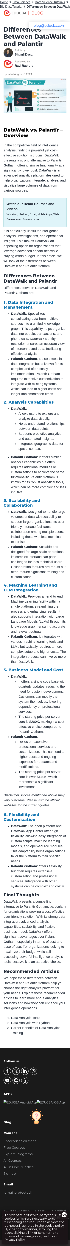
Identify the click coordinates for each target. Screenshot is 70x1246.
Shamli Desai (24, 54)
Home (4, 2)
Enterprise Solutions (20, 1141)
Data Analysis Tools (25, 1018)
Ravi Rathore (24, 65)
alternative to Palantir (46, 160)
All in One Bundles (19, 1167)
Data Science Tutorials (50, 2)
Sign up (10, 1173)
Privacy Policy (14, 1240)
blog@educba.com (49, 26)
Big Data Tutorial (11, 6)
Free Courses (14, 1147)
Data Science (21, 2)
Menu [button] (59, 14)
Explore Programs (18, 1154)
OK (64, 1214)
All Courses (13, 1160)
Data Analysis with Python (30, 1023)
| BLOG (35, 13)
